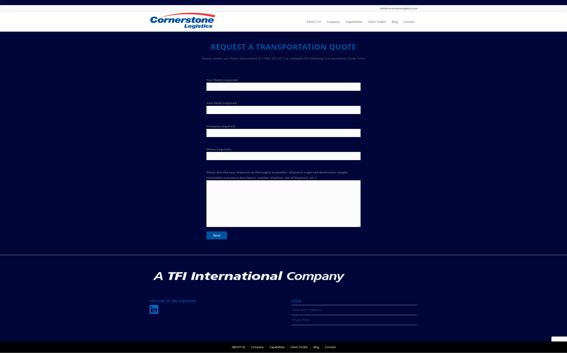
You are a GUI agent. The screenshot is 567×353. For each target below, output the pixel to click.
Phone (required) (218, 149)
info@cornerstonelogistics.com (398, 8)
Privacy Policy (301, 320)
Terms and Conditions (306, 310)
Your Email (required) (221, 103)
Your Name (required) (222, 80)
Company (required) (220, 126)
